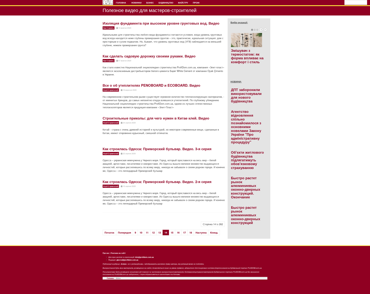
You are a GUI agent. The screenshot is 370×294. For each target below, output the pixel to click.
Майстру (183, 2)
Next (265, 29)
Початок (109, 232)
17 (184, 232)
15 (172, 232)
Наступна (201, 232)
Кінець (214, 232)
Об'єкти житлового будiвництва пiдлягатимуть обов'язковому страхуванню (247, 160)
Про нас (106, 253)
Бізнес (150, 2)
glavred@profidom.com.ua (127, 260)
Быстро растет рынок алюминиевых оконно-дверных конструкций (245, 215)
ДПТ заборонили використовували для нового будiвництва (246, 95)
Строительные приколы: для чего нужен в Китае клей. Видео (156, 118)
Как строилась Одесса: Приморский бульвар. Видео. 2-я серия (157, 181)
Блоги (123, 264)
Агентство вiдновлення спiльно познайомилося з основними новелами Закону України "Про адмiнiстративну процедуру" (246, 126)
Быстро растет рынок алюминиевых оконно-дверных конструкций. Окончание (245, 187)
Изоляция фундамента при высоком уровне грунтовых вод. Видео (161, 23)
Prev (261, 29)
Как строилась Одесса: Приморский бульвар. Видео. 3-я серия (157, 148)
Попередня (124, 232)
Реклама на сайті (118, 253)
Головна (121, 2)
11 (147, 232)
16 (178, 232)
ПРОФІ (196, 2)
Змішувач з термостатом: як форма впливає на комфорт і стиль (247, 56)
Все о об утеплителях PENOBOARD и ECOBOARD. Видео (151, 85)
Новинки (136, 2)
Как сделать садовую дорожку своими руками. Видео (149, 56)
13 (159, 232)
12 (153, 232)
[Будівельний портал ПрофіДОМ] (108, 2)
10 (141, 232)
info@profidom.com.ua (144, 257)
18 (190, 232)
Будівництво (166, 2)
